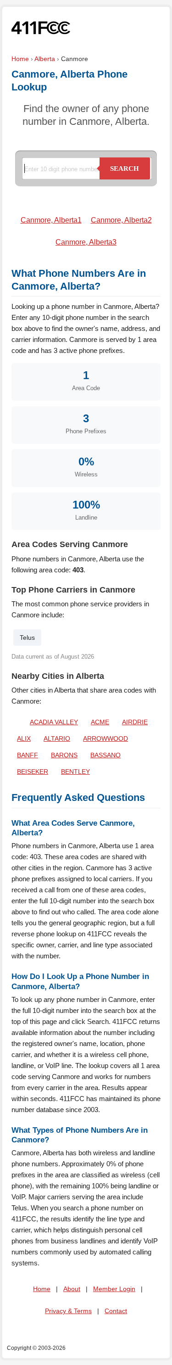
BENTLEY (75, 771)
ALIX (24, 738)
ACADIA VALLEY (54, 722)
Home (20, 58)
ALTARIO (57, 738)
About (71, 1288)
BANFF (27, 755)
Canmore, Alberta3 (86, 242)
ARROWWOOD (105, 738)
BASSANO (105, 755)
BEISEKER (32, 771)
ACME (100, 722)
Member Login (114, 1288)
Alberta (44, 58)
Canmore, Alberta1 (51, 220)
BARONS (64, 755)
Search (124, 168)
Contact (116, 1311)
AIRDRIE (135, 722)
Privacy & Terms (68, 1311)
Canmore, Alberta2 (121, 220)
